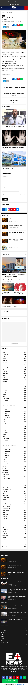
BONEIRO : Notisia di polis (7, 168)
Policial (5, 476)
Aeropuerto (5, 503)
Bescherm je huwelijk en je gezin (15, 225)
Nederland (7, 457)
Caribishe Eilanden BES (8, 445)
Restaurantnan (6, 497)
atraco (4, 74)
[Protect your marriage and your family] (5, 234)
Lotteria (5, 485)
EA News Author (6, 21)
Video (3, 541)
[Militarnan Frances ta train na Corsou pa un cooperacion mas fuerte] (4, 591)
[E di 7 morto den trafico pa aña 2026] (20, 300)
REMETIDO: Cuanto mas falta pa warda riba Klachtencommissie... (13, 275)
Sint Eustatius (7, 415)
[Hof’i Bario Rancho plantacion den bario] (20, 287)
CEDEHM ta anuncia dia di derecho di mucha (14, 88)
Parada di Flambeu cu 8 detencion (14, 619)
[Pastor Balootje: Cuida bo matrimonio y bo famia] (5, 220)
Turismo (5, 362)
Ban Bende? (4, 544)
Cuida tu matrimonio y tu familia (16, 239)
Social (4, 358)
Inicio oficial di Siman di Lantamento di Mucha (14, 94)
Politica (5, 478)
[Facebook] (3, 677)
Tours (4, 499)
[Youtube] (17, 677)
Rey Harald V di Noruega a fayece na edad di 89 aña (16, 597)
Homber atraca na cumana (14, 246)
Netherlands (7, 417)
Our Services (11, 2)
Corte (4, 482)
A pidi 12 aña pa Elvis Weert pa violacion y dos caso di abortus (13, 127)
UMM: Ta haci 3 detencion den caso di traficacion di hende (13, 148)
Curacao (6, 407)
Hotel (4, 493)
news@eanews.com (16, 673)
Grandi (4, 537)
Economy (7, 388)
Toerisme (5, 436)
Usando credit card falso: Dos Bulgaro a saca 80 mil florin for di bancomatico (17, 606)
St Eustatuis (4, 466)
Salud (4, 356)
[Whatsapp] (24, 677)
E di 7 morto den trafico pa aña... (20, 305)
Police (4, 419)
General (5, 491)
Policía (4, 375)
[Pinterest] (14, 677)
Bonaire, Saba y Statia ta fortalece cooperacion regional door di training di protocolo (15, 583)
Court (6, 390)
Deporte (5, 360)
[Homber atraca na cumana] (5, 248)
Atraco (4, 531)
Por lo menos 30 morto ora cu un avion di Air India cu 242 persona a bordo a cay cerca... (16, 613)
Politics (5, 421)
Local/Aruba (5, 354)
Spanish (3, 352)
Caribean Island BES (7, 405)
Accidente (5, 527)
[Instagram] (10, 677)
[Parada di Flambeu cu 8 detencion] (4, 621)
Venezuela (5, 365)
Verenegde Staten (8, 444)
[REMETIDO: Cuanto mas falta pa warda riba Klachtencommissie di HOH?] (14, 265)
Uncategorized (5, 546)
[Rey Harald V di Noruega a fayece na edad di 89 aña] (4, 598)
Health (6, 386)
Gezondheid (7, 426)
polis (8, 74)
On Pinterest (5, 319)
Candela (5, 533)
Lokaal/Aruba (6, 424)
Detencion (5, 529)
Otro (4, 523)
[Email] (21, 677)
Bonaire (5, 371)
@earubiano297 (14, 343)
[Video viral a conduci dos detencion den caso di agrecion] (8, 300)
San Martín (5, 373)
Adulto (4, 539)
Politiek (4, 461)
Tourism (5, 396)
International (6, 398)
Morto (3, 535)
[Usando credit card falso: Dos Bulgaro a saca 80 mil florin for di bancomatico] (4, 607)
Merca (4, 520)
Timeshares (5, 495)
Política (5, 377)
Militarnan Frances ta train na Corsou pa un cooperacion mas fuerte (16, 590)
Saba (6, 413)
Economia (5, 484)
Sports (4, 394)
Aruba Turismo (5, 489)
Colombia (7, 402)
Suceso (3, 525)
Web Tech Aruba (20, 684)
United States (7, 404)
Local (3, 472)
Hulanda (5, 518)
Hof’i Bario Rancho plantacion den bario (18, 293)
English (3, 381)
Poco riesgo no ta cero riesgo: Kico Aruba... (6, 293)
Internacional (6, 364)
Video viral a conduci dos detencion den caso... (7, 305)
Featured (4, 463)
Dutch (3, 423)
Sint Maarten (7, 411)
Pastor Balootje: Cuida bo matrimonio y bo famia (17, 219)
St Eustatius (5, 379)
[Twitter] (7, 677)
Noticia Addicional (7, 487)
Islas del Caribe (6, 367)
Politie (4, 459)
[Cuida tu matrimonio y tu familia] (5, 241)
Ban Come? (4, 543)
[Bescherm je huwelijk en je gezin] (5, 227)
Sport (4, 434)
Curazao (5, 369)
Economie (7, 428)
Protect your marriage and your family (17, 232)
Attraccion (5, 501)
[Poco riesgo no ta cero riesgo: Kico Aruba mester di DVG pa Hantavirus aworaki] (8, 287)
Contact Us (17, 2)
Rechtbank (7, 432)
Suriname (5, 522)
